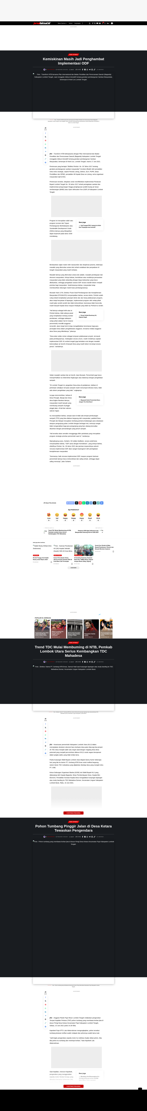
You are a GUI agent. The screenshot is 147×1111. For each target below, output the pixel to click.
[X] (95, 23)
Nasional (36, 555)
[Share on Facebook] (82, 69)
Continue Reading (73, 813)
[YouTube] (97, 23)
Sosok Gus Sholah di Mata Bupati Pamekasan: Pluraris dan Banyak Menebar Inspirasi (104, 547)
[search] (105, 23)
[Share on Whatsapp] (87, 69)
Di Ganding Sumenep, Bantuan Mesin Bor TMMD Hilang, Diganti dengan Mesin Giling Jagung (83, 559)
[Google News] (100, 23)
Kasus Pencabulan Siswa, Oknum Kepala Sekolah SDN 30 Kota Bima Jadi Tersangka (63, 559)
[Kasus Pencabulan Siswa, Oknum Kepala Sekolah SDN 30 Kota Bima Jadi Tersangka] (63, 550)
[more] (82, 23)
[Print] (45, 162)
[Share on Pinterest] (85, 69)
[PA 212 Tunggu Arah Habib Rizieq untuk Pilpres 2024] (42, 550)
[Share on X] (45, 137)
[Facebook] (93, 23)
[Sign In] (89, 23)
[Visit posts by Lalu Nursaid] (44, 69)
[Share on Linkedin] (45, 148)
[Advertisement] (73, 10)
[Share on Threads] (92, 69)
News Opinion (73, 54)
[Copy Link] (94, 69)
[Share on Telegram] (90, 69)
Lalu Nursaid (50, 69)
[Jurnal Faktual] (41, 23)
